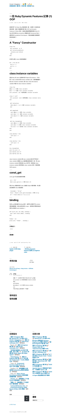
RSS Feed (13, 404)
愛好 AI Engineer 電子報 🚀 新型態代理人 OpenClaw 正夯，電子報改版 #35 (41, 361)
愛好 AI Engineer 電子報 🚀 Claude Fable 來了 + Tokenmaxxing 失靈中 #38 (40, 347)
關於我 (18, 6)
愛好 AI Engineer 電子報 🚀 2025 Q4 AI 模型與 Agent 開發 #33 (42, 372)
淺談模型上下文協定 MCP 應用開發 (19, 379)
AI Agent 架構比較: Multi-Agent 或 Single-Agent (19, 353)
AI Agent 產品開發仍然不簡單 (41, 375)
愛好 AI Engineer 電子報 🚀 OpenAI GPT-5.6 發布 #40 (41, 337)
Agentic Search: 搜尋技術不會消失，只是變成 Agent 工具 (41, 368)
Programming (25, 242)
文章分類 (23, 6)
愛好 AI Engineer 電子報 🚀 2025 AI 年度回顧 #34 (42, 365)
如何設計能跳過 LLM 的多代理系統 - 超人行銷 (19, 350)
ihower (12, 22)
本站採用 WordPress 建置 (21, 411)
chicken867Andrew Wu (18, 386)
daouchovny (14, 357)
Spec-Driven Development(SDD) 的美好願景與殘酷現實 (19, 375)
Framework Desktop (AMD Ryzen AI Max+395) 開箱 (17, 365)
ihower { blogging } (15, 4)
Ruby (30, 242)
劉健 (12, 382)
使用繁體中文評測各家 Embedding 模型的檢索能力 (19, 370)
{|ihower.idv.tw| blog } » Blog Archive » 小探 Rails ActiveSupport (21, 269)
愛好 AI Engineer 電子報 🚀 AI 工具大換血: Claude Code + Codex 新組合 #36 (19, 359)
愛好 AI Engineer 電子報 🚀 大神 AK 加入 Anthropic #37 (19, 341)
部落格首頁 (13, 6)
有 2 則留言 (25, 22)
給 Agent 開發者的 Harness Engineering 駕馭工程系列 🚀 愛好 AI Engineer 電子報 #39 (41, 342)
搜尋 (11, 394)
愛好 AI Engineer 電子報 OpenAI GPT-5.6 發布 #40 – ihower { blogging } (19, 338)
